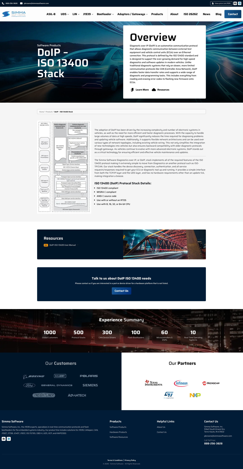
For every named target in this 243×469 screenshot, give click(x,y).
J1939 (87, 14)
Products (157, 14)
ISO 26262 (191, 14)
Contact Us (121, 291)
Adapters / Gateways (131, 14)
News (206, 14)
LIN (75, 14)
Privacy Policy (130, 460)
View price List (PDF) (223, 3)
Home (41, 112)
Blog (218, 14)
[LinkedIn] (239, 3)
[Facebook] (235, 3)
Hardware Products (118, 432)
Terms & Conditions (115, 460)
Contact (233, 14)
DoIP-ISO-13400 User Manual (63, 245)
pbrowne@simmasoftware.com (36, 3)
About (174, 14)
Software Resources (119, 437)
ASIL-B (51, 14)
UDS (63, 14)
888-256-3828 (11, 3)
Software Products (118, 427)
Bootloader (104, 14)
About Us (161, 427)
